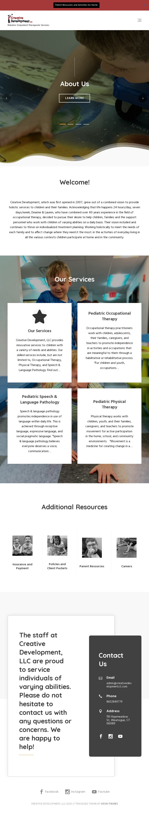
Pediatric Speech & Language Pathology (39, 399)
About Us (74, 84)
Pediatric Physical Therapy (109, 404)
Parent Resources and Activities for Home (76, 5)
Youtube (120, 736)
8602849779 (114, 701)
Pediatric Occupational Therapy (109, 316)
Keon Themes (109, 804)
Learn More (74, 98)
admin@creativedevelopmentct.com (119, 685)
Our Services (39, 331)
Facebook (101, 736)
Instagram (110, 736)
